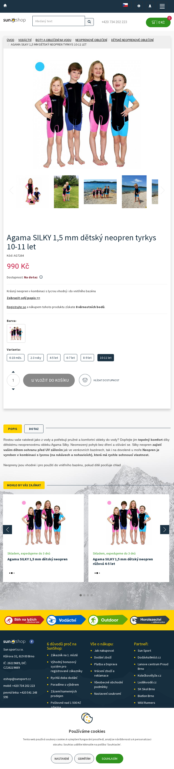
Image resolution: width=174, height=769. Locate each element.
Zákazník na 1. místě (64, 655)
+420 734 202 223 (114, 22)
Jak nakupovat (104, 650)
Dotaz (34, 429)
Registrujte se (16, 307)
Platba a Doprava (105, 664)
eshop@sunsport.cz (17, 679)
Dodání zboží (102, 657)
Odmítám (84, 759)
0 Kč (163, 21)
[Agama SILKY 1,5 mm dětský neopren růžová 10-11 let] (16, 333)
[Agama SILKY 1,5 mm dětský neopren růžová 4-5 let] (129, 522)
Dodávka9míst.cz (149, 657)
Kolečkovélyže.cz (149, 675)
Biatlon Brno (146, 696)
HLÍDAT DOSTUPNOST (106, 380)
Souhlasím (109, 759)
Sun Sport (144, 650)
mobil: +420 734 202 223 (19, 686)
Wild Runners (146, 703)
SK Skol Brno (146, 689)
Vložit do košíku (51, 380)
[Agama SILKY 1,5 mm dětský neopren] (43, 522)
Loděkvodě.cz (147, 682)
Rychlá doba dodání (64, 678)
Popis (12, 429)
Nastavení (62, 759)
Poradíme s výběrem (65, 684)
